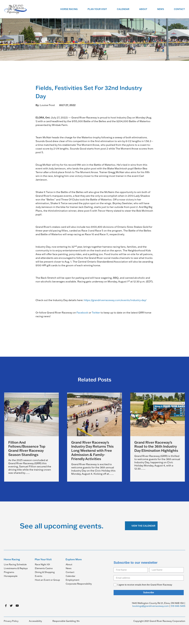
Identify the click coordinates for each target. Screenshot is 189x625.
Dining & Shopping (45, 572)
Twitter (96, 312)
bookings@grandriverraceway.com (150, 606)
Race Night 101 (42, 564)
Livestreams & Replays (16, 568)
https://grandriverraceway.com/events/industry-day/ (115, 300)
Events (38, 576)
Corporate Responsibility (79, 583)
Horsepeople (10, 576)
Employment (72, 579)
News (160, 9)
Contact (179, 9)
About (143, 9)
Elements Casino (44, 568)
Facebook (82, 312)
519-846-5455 (178, 606)
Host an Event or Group (47, 579)
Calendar (123, 9)
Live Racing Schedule (15, 564)
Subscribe (148, 592)
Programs (9, 572)
